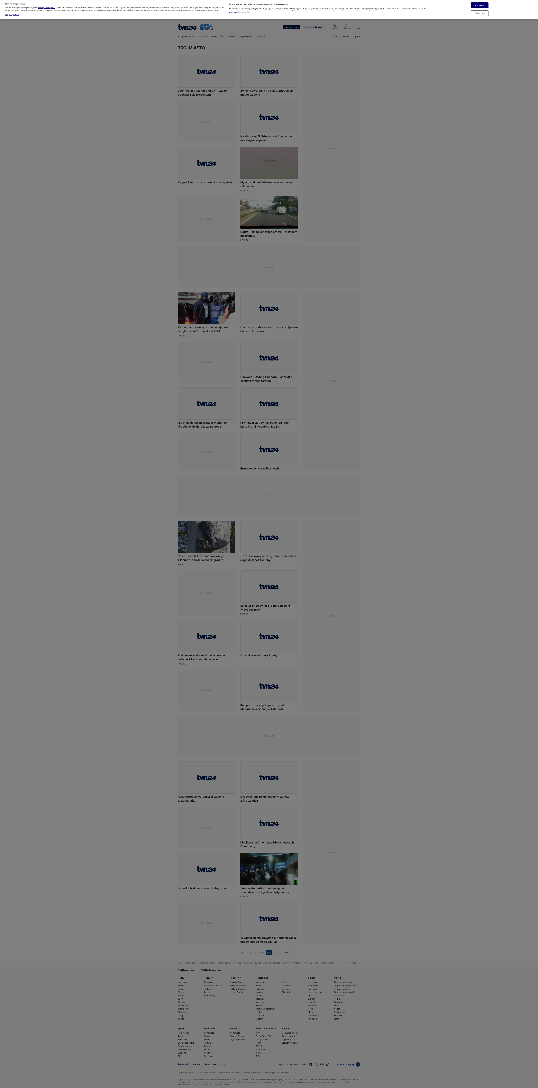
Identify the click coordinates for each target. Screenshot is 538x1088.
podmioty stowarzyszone (46, 8)
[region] (269, 9)
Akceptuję (479, 5)
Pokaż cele (479, 13)
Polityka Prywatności (12, 15)
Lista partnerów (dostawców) (239, 12)
